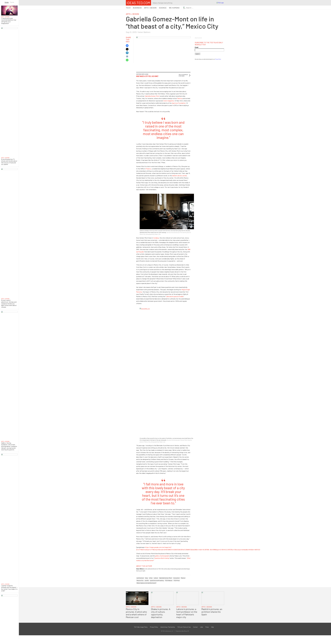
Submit (197, 54)
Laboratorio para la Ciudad (174, 296)
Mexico (183, 578)
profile (147, 580)
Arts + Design (150, 8)
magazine (168, 101)
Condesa (156, 238)
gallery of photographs (162, 556)
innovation (176, 578)
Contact (195, 627)
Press (207, 627)
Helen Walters (144, 32)
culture (156, 578)
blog (146, 578)
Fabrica (179, 98)
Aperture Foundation (179, 103)
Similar (7, 2)
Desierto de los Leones (179, 176)
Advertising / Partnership (167, 627)
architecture (140, 578)
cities (150, 578)
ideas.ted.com (138, 3)
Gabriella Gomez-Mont (152, 96)
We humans (174, 8)
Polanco (148, 169)
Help (212, 627)
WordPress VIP (185, 631)
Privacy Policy (218, 59)
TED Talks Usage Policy (140, 627)
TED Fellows (168, 580)
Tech (128, 8)
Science (163, 8)
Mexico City (140, 580)
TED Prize (176, 580)
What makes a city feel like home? (146, 583)
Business (137, 8)
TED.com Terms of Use (184, 627)
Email (196, 47)
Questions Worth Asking (161, 558)
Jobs (201, 627)
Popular (12, 2)
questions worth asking (157, 580)
